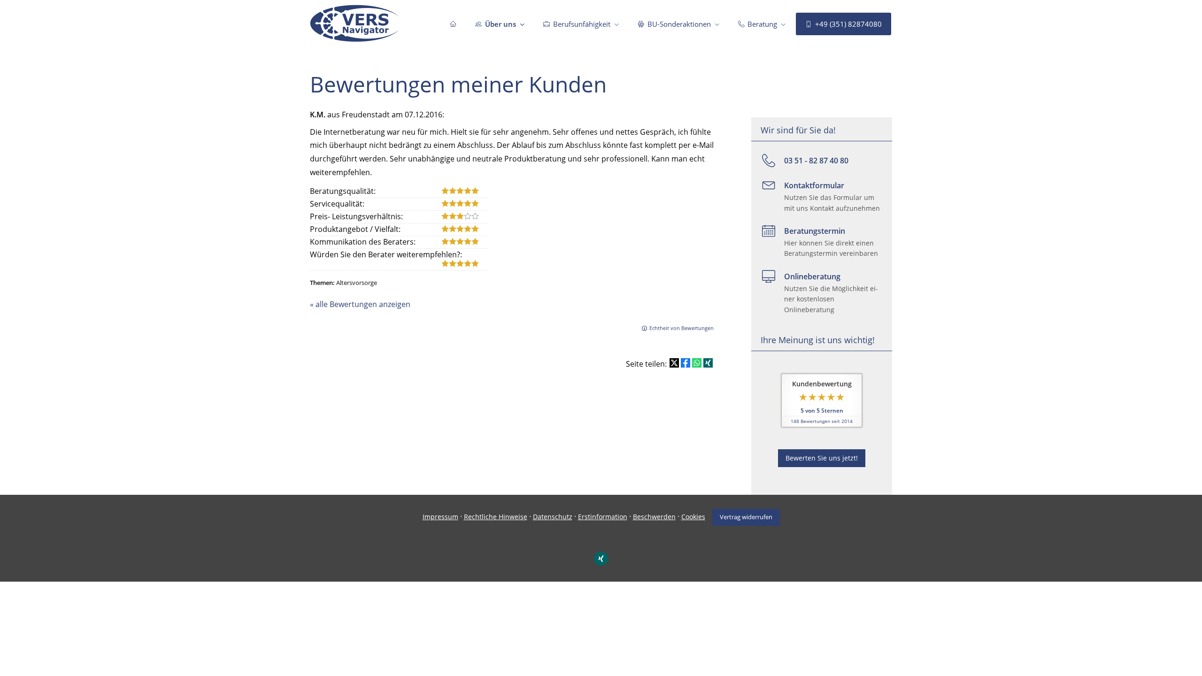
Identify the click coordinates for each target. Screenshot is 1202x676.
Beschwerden (654, 516)
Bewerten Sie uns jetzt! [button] (822, 457)
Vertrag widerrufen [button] (746, 517)
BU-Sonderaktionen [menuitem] (679, 24)
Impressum (440, 516)
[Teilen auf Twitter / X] (674, 363)
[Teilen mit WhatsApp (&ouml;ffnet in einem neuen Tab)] (696, 363)
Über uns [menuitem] (500, 24)
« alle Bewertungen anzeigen (360, 304)
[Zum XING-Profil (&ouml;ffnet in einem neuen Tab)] (601, 559)
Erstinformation (602, 516)
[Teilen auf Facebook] (685, 363)
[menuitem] (453, 24)
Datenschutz (552, 516)
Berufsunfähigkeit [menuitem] (581, 24)
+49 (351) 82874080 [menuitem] (848, 24)
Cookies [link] (693, 516)
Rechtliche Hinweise (495, 516)
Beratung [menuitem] (762, 24)
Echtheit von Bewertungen (681, 327)
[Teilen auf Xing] (708, 363)
